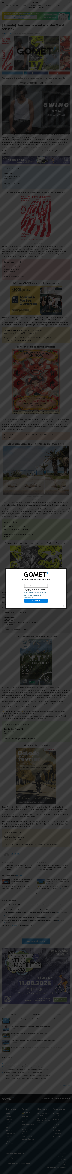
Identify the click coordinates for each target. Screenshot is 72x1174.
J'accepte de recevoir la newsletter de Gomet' (35, 590)
